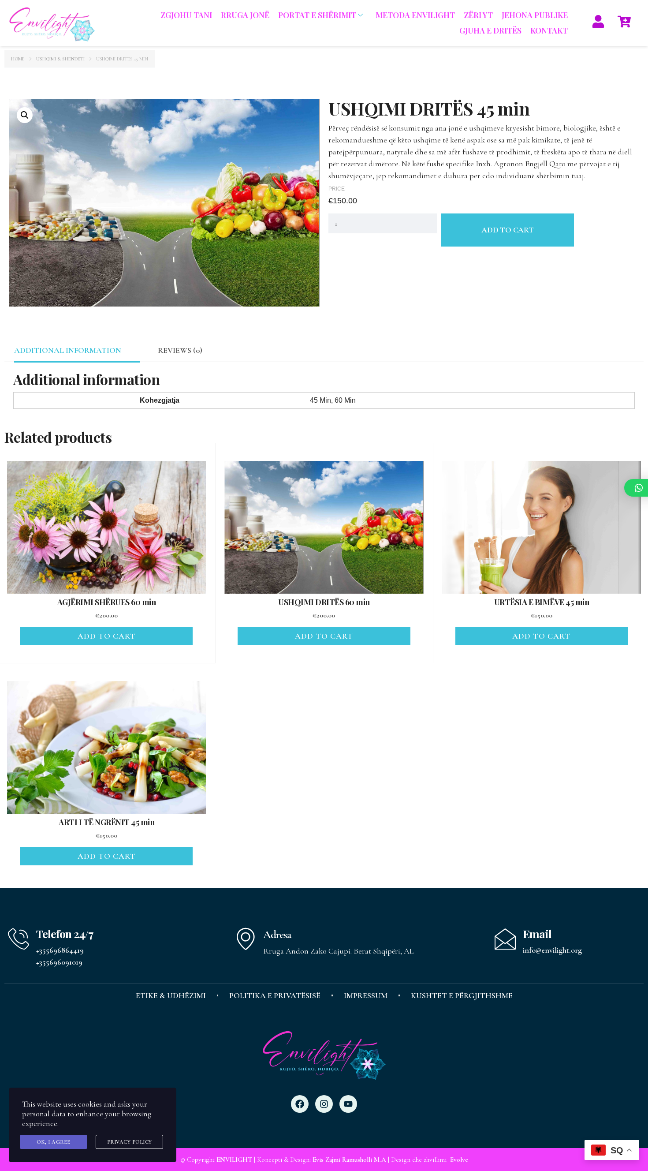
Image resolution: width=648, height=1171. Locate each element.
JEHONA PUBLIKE (535, 15)
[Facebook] (300, 1104)
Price (336, 188)
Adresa (277, 934)
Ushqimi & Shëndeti (60, 59)
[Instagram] (324, 1104)
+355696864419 (60, 950)
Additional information (67, 350)
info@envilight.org (552, 950)
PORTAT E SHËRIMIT (317, 15)
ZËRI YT (478, 15)
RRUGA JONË (245, 15)
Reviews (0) (180, 350)
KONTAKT (549, 30)
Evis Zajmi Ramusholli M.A (349, 1160)
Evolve (459, 1160)
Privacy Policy (129, 1142)
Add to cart (507, 230)
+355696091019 (59, 962)
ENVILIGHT (234, 1160)
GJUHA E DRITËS (490, 30)
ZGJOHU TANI (186, 15)
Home (18, 59)
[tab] (67, 350)
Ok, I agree (54, 1142)
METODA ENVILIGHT (415, 15)
